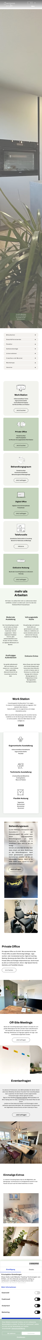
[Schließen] (39, 1321)
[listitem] (21, 398)
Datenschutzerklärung (18, 1328)
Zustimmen (31, 1333)
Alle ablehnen (11, 1333)
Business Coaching (21, 1097)
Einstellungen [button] (21, 1337)
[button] (21, 546)
